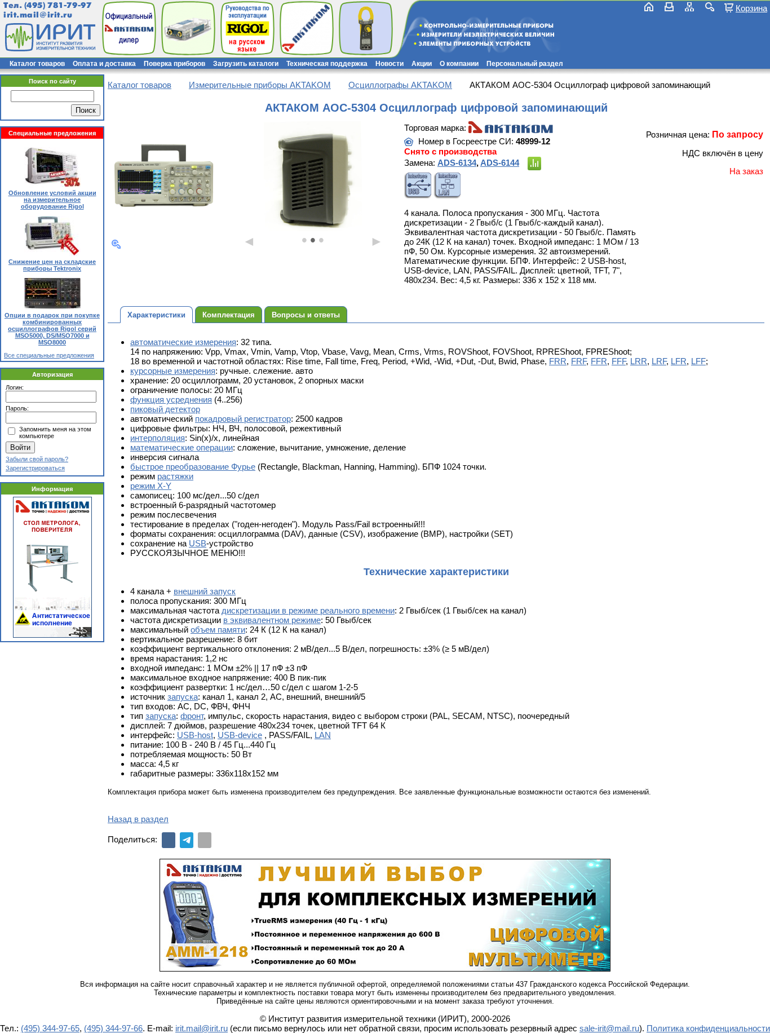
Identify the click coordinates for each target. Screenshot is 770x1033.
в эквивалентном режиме (272, 620)
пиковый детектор (165, 409)
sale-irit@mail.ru (609, 1028)
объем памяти (218, 629)
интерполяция (157, 438)
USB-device (240, 735)
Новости (389, 64)
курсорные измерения (172, 371)
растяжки (175, 476)
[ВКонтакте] (168, 840)
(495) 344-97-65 (50, 1028)
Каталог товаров (37, 64)
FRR (558, 361)
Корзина (751, 7)
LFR (679, 361)
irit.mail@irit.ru (38, 15)
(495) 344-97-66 (113, 1028)
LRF (659, 361)
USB (197, 543)
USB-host (195, 735)
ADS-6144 (499, 162)
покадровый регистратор (243, 418)
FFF (619, 361)
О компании (459, 64)
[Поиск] (709, 6)
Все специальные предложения (49, 355)
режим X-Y (150, 486)
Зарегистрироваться (35, 468)
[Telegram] (186, 840)
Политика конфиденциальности (708, 1028)
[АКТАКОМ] (510, 128)
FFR (599, 361)
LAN (323, 735)
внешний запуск (205, 591)
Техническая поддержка (327, 64)
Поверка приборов (174, 64)
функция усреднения (171, 399)
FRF (578, 361)
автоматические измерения (183, 342)
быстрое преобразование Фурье (192, 466)
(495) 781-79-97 (57, 5)
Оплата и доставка (104, 64)
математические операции (181, 447)
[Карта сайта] (689, 6)
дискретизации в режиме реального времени (308, 610)
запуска (182, 696)
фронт (191, 716)
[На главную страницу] (49, 37)
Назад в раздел (138, 819)
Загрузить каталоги (245, 64)
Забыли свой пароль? (37, 459)
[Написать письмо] (669, 6)
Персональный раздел (524, 64)
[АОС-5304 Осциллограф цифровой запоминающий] (165, 176)
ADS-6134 (456, 162)
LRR (638, 361)
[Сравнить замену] (534, 163)
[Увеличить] (116, 244)
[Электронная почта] (204, 840)
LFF (698, 361)
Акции (421, 64)
